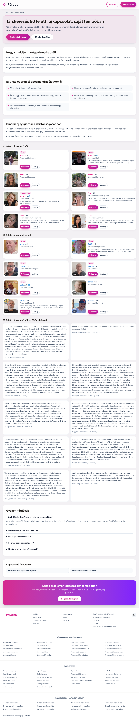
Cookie (95, 623)
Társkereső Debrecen (44, 642)
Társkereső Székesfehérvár (12, 648)
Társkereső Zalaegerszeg (114, 652)
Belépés (112, 4)
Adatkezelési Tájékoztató (102, 617)
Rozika (22, 155)
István (90, 282)
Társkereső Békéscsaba (113, 648)
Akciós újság (7, 687)
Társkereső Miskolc (78, 642)
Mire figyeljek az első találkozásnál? (23, 549)
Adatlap (35, 167)
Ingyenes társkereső (112, 680)
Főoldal (5, 13)
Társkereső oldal (8, 684)
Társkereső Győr (43, 645)
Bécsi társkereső (9, 680)
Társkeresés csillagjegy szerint (69, 698)
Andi (22, 196)
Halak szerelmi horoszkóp (114, 709)
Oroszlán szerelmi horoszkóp (13, 706)
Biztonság (96, 620)
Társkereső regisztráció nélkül (81, 680)
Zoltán (90, 244)
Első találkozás (42, 674)
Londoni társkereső (112, 677)
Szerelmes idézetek (10, 671)
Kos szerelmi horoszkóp (11, 703)
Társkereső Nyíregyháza (79, 645)
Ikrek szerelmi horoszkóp (80, 703)
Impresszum (67, 614)
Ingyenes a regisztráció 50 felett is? (23, 530)
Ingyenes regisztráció (40, 620)
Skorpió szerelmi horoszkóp (115, 706)
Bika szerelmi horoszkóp (45, 703)
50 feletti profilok (42, 37)
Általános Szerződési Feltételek (104, 614)
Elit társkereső (110, 684)
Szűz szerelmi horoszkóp (45, 706)
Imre (22, 244)
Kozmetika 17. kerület (44, 687)
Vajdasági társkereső (78, 677)
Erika (90, 155)
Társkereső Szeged (112, 642)
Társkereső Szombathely (80, 648)
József (22, 300)
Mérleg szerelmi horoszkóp (80, 706)
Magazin (66, 620)
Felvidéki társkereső (10, 677)
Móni (22, 215)
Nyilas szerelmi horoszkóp (12, 709)
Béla (22, 285)
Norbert (91, 300)
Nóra (22, 174)
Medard (91, 266)
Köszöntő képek (77, 671)
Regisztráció (128, 4)
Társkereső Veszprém (10, 652)
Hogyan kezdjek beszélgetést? (21, 543)
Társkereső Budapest (10, 642)
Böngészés (37, 617)
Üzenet (25, 167)
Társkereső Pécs (9, 645)
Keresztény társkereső (113, 674)
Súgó (65, 617)
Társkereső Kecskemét (113, 645)
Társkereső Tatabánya (44, 655)
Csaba (22, 266)
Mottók (107, 671)
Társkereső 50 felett (78, 674)
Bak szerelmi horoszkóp (45, 709)
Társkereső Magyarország (114, 655)
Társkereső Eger (42, 652)
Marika (90, 174)
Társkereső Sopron (9, 655)
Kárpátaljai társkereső (44, 677)
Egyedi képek (42, 671)
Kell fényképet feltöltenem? (20, 536)
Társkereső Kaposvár (78, 652)
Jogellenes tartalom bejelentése (104, 626)
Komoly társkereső (43, 684)
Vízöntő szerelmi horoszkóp (80, 709)
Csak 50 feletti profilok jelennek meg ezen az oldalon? (30, 517)
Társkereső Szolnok (44, 648)
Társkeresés (75, 684)
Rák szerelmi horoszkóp (113, 703)
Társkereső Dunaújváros (79, 655)
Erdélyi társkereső (9, 674)
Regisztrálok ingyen (18, 37)
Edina (90, 215)
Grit (89, 193)
